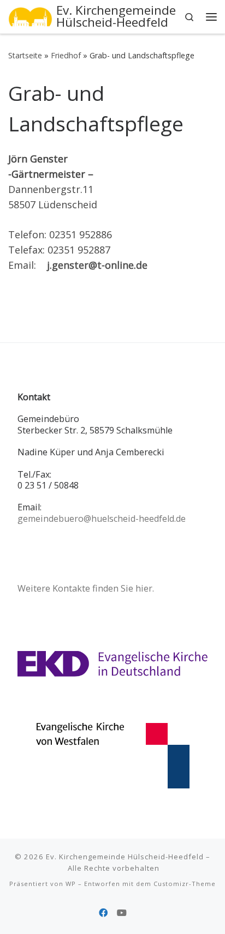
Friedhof (66, 55)
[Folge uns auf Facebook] (103, 913)
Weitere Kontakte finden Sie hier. (85, 588)
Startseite (25, 55)
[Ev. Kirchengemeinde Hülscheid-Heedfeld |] (30, 15)
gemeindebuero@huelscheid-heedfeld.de (101, 519)
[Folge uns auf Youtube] (122, 913)
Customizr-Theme (184, 883)
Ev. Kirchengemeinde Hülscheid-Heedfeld (125, 856)
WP (71, 883)
